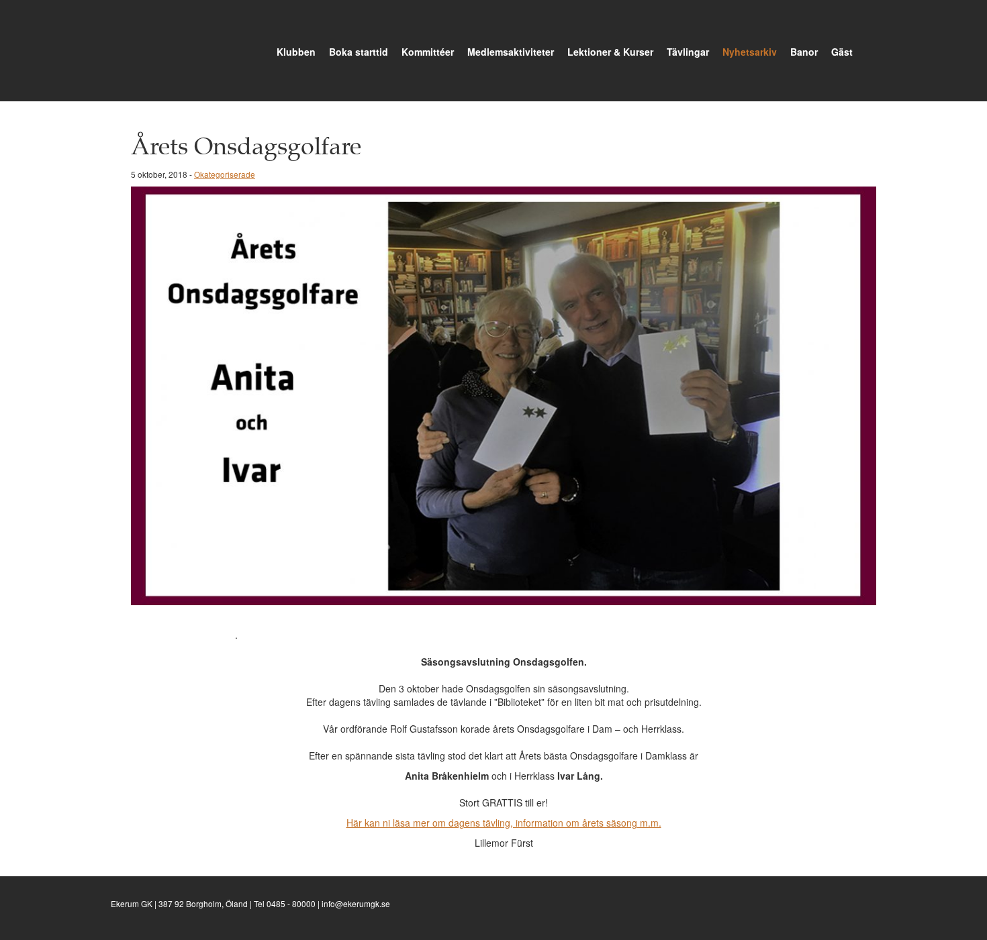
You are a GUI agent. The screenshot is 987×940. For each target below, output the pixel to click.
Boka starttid (358, 51)
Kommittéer (428, 51)
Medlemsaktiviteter (510, 51)
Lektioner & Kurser (610, 51)
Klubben (296, 51)
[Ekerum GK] (131, 49)
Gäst (842, 51)
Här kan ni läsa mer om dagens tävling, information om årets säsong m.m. (503, 822)
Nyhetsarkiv (749, 51)
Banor (804, 51)
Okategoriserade (224, 174)
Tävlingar (688, 51)
